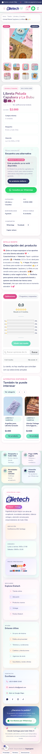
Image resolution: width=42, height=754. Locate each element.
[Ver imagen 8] (35, 76)
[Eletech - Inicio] (13, 8)
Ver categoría (10, 392)
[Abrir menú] (38, 8)
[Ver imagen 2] (16, 67)
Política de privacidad (20, 639)
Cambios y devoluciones (21, 650)
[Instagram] (18, 699)
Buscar (35, 352)
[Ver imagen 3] (26, 67)
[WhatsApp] (33, 8)
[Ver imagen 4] (35, 67)
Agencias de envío (19, 656)
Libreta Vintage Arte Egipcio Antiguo (11, 424)
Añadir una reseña (21, 343)
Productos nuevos (19, 602)
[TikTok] (23, 699)
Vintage (15, 608)
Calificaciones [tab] (10, 296)
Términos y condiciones (21, 645)
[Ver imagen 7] (26, 76)
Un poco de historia (19, 633)
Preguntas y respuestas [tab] (28, 296)
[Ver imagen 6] (16, 76)
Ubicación (16, 597)
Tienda (9, 16)
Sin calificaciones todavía (22, 105)
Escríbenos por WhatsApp (22, 721)
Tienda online (17, 591)
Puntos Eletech (18, 614)
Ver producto (13, 436)
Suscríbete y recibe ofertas (22, 662)
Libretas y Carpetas (19, 16)
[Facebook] (12, 699)
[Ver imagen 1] (7, 67)
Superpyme (29, 749)
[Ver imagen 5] (7, 76)
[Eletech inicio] (17, 499)
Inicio (4, 16)
